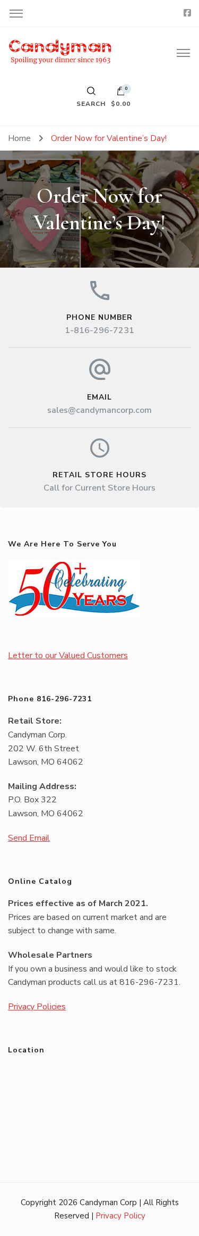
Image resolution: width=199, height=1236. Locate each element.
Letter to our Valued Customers (68, 655)
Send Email (29, 838)
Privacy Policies (37, 1007)
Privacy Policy (120, 1215)
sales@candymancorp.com (99, 410)
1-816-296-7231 (99, 330)
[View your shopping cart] (121, 94)
